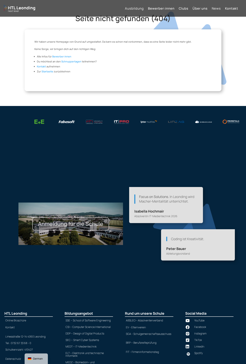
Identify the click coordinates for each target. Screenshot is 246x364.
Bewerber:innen (161, 8)
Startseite (47, 71)
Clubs (183, 8)
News (216, 8)
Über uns (200, 8)
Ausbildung (134, 8)
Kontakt (231, 8)
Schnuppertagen (71, 61)
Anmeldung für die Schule (70, 223)
